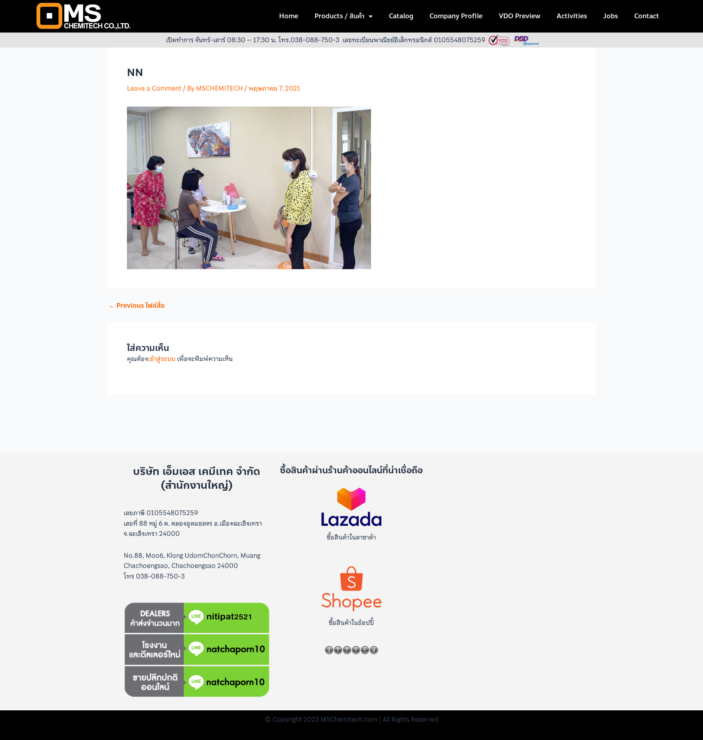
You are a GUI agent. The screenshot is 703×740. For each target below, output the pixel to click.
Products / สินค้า (339, 16)
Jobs (610, 16)
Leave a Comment (154, 88)
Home (288, 16)
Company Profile (456, 16)
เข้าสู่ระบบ (161, 358)
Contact (646, 16)
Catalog (401, 16)
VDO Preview (519, 16)
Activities (572, 16)
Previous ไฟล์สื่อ (136, 306)
